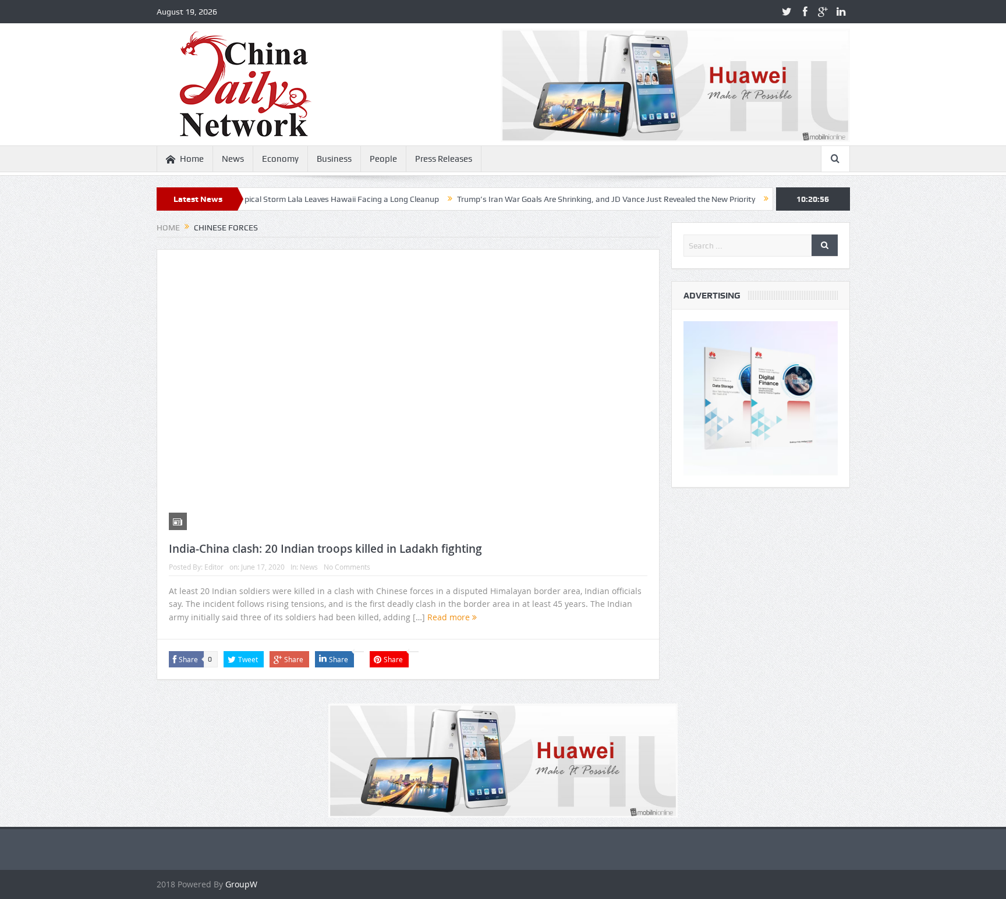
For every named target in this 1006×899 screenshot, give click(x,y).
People (383, 159)
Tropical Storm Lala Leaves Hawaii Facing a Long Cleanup (309, 199)
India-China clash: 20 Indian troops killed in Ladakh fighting (325, 548)
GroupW (241, 884)
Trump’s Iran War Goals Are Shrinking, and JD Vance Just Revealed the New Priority (579, 199)
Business (334, 159)
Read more (449, 617)
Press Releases (443, 159)
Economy (280, 159)
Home (192, 159)
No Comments (347, 566)
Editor (214, 566)
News (233, 159)
